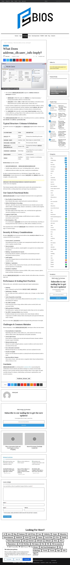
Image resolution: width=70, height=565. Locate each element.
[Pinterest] (17, 60)
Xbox (52, 212)
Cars (52, 236)
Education (53, 205)
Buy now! (24, 1)
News (52, 162)
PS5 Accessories (54, 221)
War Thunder (53, 249)
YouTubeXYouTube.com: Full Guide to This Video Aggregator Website (8, 470)
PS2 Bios (53, 164)
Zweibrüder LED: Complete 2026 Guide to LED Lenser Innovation (37, 470)
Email (4, 507)
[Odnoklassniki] (27, 60)
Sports (52, 182)
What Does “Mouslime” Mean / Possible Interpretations (62, 107)
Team (12, 1)
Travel (29, 35)
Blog (49, 35)
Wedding (53, 253)
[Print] (41, 384)
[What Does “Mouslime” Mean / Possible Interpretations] (53, 108)
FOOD (52, 190)
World (16, 1)
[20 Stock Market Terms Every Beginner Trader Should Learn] (53, 134)
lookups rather (40, 298)
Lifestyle (52, 247)
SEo (51, 210)
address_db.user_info (24, 378)
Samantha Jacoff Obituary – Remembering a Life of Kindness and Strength (62, 142)
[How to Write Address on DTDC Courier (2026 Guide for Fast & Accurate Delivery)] (24, 464)
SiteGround (53, 560)
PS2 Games (53, 242)
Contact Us (53, 35)
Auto (52, 192)
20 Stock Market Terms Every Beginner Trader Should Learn (62, 133)
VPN (52, 244)
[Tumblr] (14, 60)
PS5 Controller (54, 201)
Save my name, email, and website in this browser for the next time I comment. (20, 512)
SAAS (52, 251)
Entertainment (54, 186)
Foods (52, 266)
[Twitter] (7, 60)
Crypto (20, 35)
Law (51, 255)
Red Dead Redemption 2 (56, 216)
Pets (52, 231)
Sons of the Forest (55, 208)
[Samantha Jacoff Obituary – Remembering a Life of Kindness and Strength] (53, 141)
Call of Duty (53, 179)
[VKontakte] (23, 60)
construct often (27, 367)
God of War (53, 229)
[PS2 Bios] (35, 18)
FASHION (42, 35)
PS (51, 199)
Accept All (26, 559)
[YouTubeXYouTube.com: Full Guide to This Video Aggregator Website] (9, 464)
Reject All (18, 559)
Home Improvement (35, 35)
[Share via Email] (38, 384)
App (51, 257)
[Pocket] (30, 60)
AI (51, 175)
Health (46, 35)
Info (51, 234)
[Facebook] (4, 60)
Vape (52, 225)
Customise (8, 559)
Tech (20, 1)
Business (16, 35)
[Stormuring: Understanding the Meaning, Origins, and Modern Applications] (53, 125)
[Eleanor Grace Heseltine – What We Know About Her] (53, 116)
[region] (18, 554)
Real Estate (53, 214)
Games (52, 262)
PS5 (51, 173)
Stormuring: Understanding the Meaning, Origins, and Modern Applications (61, 124)
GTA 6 (52, 203)
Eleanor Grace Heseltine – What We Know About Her (62, 115)
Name (4, 502)
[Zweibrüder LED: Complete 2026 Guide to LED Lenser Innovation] (38, 464)
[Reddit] (20, 60)
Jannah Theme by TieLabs (37, 560)
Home (3, 1)
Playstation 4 (53, 197)
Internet (52, 184)
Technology (25, 35)
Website (26, 507)
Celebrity (53, 238)
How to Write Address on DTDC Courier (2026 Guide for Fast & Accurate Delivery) (23, 470)
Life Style (53, 223)
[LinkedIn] (11, 60)
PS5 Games (53, 166)
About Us (8, 1)
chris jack (7, 56)
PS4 (51, 240)
